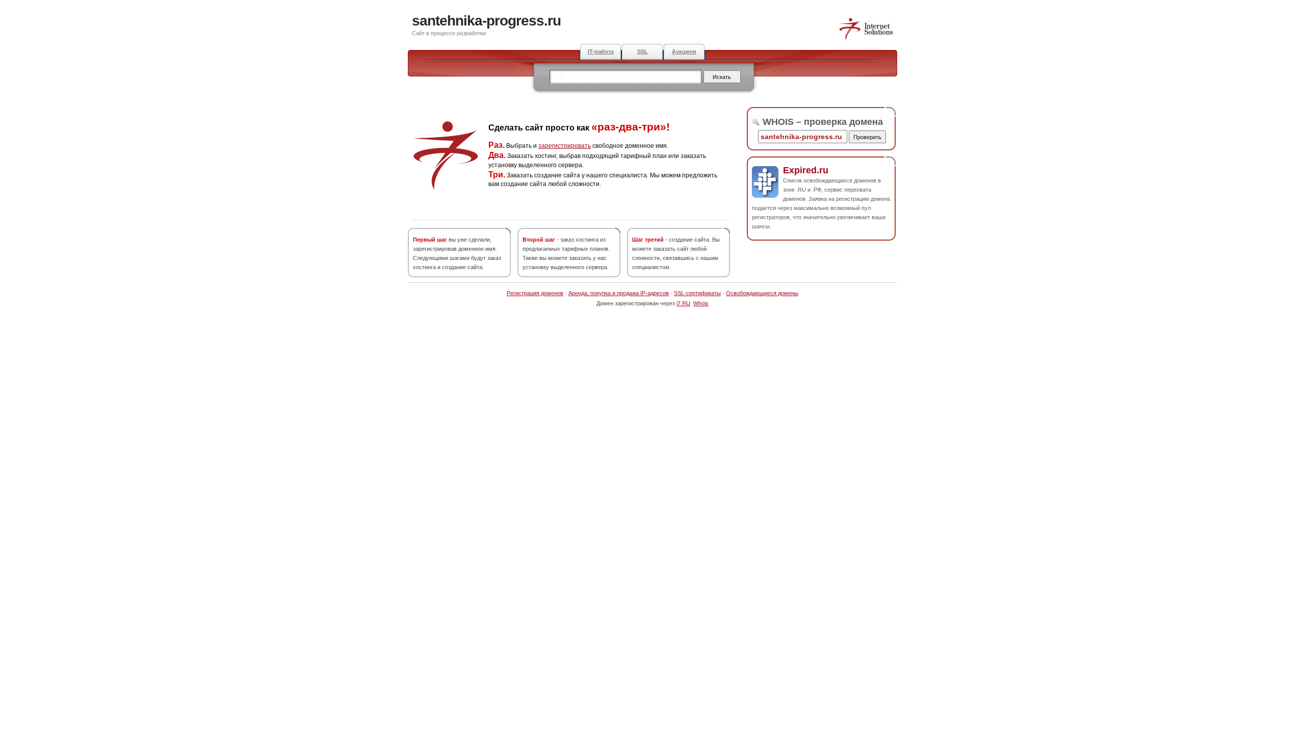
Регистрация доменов (535, 293)
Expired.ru (805, 170)
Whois (701, 303)
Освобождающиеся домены (762, 293)
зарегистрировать (564, 145)
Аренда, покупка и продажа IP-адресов (618, 293)
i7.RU (683, 303)
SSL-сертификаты (697, 293)
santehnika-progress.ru (486, 21)
